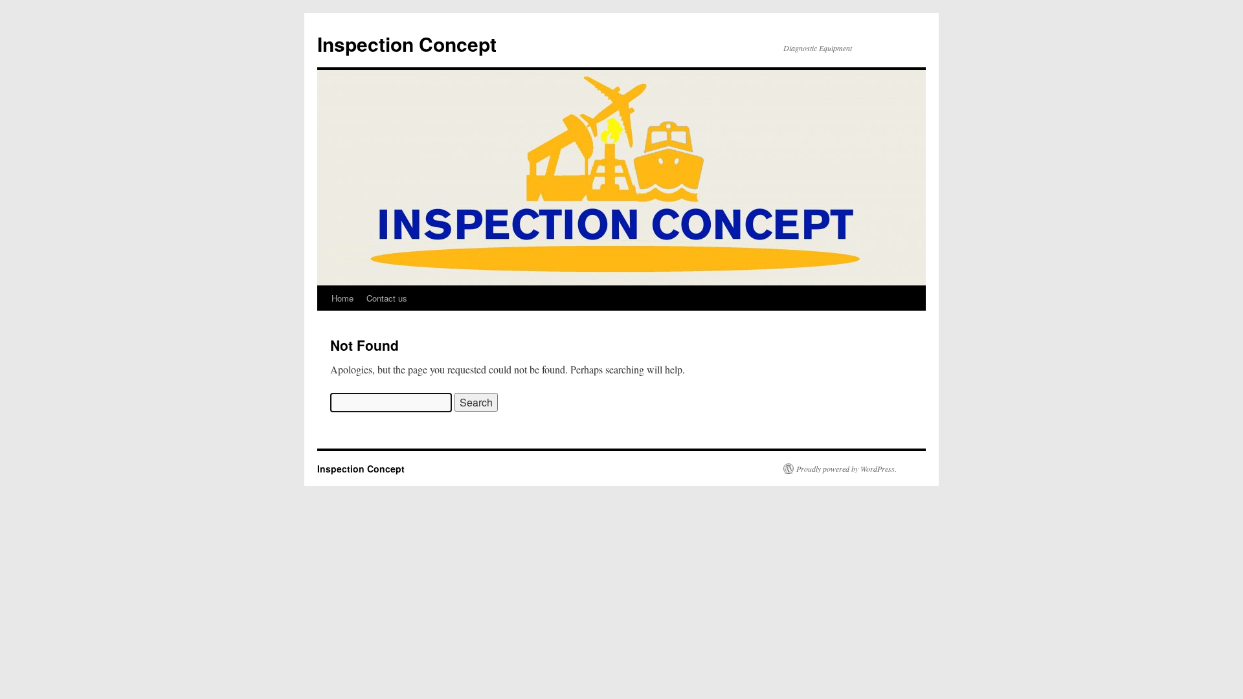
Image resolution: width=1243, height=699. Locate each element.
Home (342, 298)
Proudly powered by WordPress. (846, 468)
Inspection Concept (407, 44)
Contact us (386, 298)
